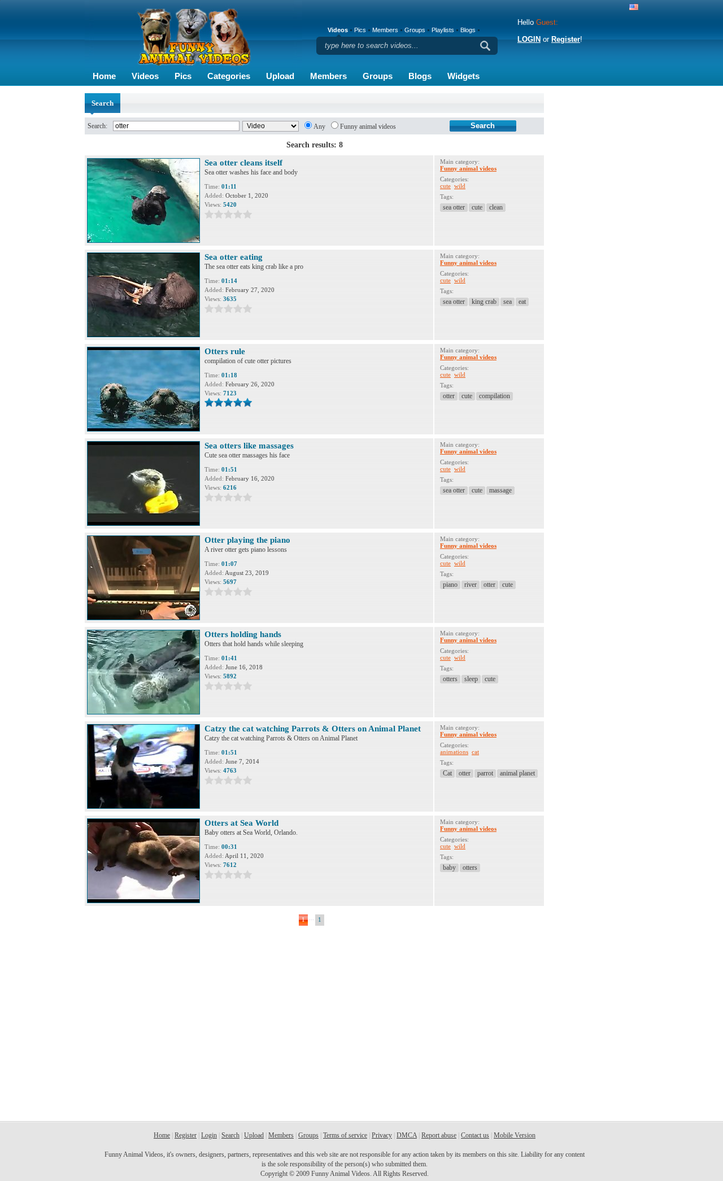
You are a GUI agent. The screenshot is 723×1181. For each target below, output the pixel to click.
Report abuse (438, 1135)
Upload (280, 76)
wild (459, 185)
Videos (145, 76)
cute (445, 185)
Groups (378, 76)
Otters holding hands (242, 634)
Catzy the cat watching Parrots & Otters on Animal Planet (312, 728)
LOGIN (529, 39)
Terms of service (345, 1135)
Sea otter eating (233, 257)
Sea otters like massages (249, 445)
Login (209, 1135)
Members (328, 76)
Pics (183, 76)
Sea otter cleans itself (243, 162)
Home (104, 76)
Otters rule (224, 351)
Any (319, 126)
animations (454, 751)
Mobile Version (514, 1135)
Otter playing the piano (247, 539)
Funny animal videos (368, 126)
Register (565, 39)
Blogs (420, 76)
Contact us (475, 1135)
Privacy (382, 1135)
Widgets (463, 76)
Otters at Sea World (241, 822)
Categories (228, 76)
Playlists (443, 30)
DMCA (407, 1135)
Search (230, 1135)
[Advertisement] (593, 262)
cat (475, 751)
